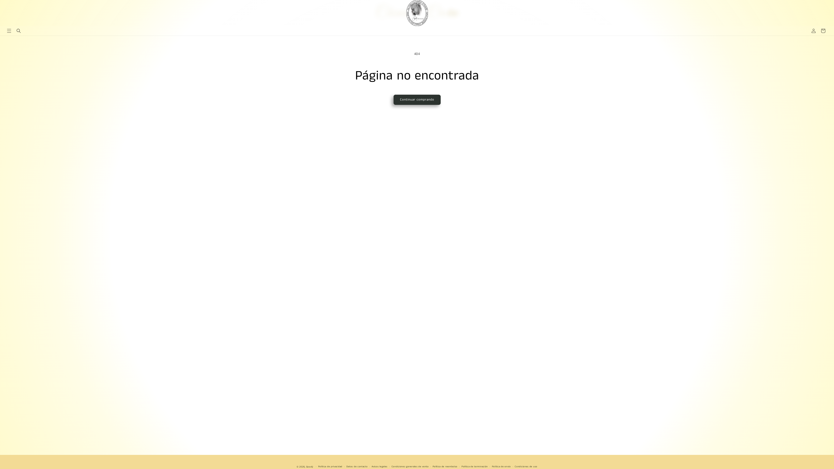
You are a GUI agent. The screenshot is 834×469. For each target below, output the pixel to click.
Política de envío (501, 466)
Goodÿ (309, 467)
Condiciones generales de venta (410, 466)
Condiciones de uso (526, 466)
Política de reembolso (445, 466)
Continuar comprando (417, 99)
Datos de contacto (357, 466)
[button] (9, 31)
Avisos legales (379, 466)
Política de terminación (475, 466)
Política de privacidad (330, 466)
